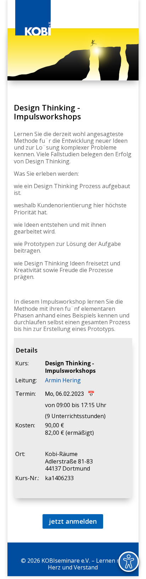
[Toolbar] (128, 561)
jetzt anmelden (73, 521)
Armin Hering (63, 380)
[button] (129, 18)
